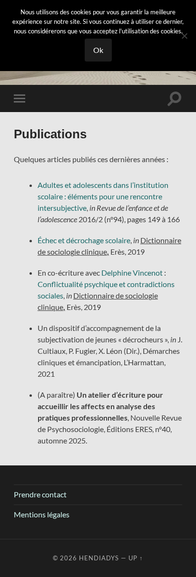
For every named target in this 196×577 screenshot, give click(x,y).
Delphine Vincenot (132, 272)
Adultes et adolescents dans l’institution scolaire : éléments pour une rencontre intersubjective (103, 196)
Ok (98, 49)
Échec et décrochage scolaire (84, 240)
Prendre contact (40, 494)
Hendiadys (99, 558)
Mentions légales (41, 514)
